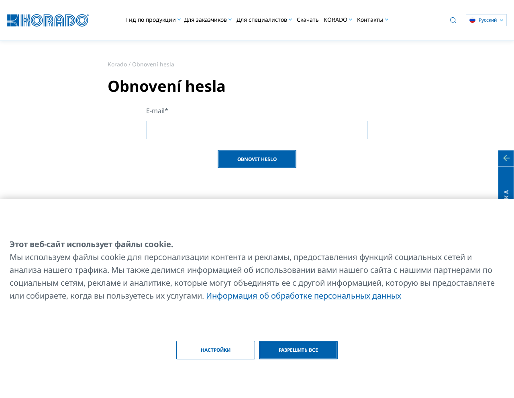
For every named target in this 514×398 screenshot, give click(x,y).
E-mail (155, 110)
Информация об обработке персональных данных (303, 295)
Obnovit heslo (257, 159)
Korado (117, 64)
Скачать (308, 19)
